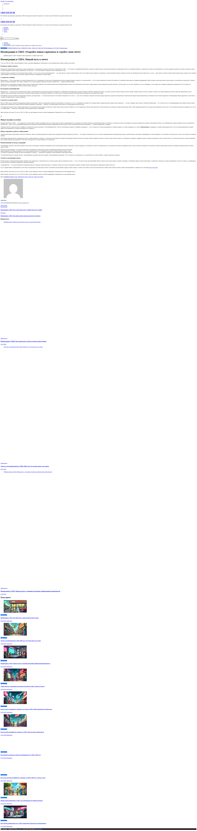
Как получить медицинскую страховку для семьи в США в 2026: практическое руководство (26, 709)
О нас (5, 30)
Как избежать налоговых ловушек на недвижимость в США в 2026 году (21, 755)
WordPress (20, 829)
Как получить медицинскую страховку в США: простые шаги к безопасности (22, 732)
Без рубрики (4, 48)
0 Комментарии (63, 48)
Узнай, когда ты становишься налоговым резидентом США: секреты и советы (23, 686)
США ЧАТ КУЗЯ (8, 13)
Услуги (5, 31)
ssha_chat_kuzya (153, 167)
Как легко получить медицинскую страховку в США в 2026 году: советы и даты (23, 777)
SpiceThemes (38, 829)
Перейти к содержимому (7, 1)
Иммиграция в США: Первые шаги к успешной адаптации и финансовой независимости (30, 591)
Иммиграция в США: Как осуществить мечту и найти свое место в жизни (21, 210)
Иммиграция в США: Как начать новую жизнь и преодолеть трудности (20, 216)
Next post (3, 213)
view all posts (4, 205)
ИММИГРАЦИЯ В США (14, 48)
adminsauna (50, 48)
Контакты (6, 29)
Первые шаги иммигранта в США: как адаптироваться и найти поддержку (22, 800)
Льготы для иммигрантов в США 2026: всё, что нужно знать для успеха (25, 466)
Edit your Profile (22, 202)
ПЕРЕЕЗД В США (26, 48)
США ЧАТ (34, 48)
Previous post (4, 206)
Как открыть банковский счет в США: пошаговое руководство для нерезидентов (23, 823)
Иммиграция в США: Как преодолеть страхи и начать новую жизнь (23, 341)
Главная (6, 27)
